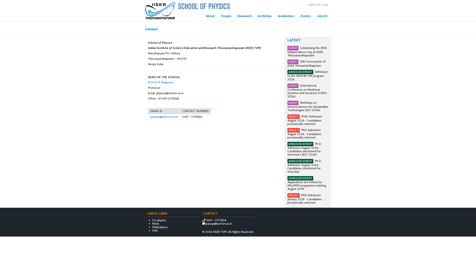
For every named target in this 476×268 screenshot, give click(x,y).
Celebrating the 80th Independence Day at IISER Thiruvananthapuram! (307, 51)
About (210, 16)
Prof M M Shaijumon (161, 82)
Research (245, 16)
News (155, 223)
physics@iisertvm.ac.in (164, 117)
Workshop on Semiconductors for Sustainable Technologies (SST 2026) (307, 106)
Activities (265, 16)
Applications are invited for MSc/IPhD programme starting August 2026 (306, 185)
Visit (325, 5)
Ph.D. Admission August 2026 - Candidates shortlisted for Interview (304, 166)
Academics (286, 16)
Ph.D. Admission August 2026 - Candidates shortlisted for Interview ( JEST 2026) (304, 149)
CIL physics (159, 220)
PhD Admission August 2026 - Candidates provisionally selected (304, 133)
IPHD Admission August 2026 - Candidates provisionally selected (304, 119)
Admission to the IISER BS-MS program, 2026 (307, 75)
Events (306, 16)
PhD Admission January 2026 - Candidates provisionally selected (304, 198)
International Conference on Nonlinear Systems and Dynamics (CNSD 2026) (307, 91)
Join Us (322, 16)
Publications (160, 227)
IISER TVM (315, 5)
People (226, 16)
